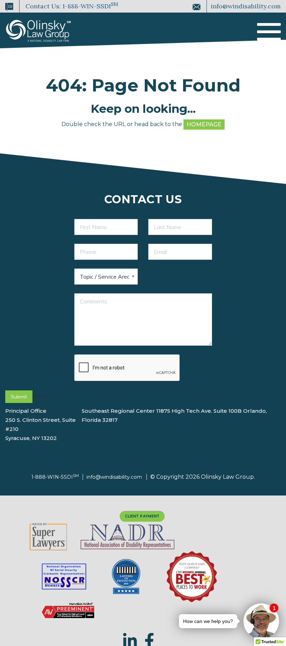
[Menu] (269, 32)
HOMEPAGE (204, 124)
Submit (19, 397)
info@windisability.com (245, 6)
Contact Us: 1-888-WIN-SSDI (71, 5)
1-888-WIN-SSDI (55, 477)
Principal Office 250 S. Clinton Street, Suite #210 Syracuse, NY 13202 (40, 424)
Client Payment (142, 516)
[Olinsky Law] (38, 27)
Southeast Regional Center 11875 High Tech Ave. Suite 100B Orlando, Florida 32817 (174, 415)
